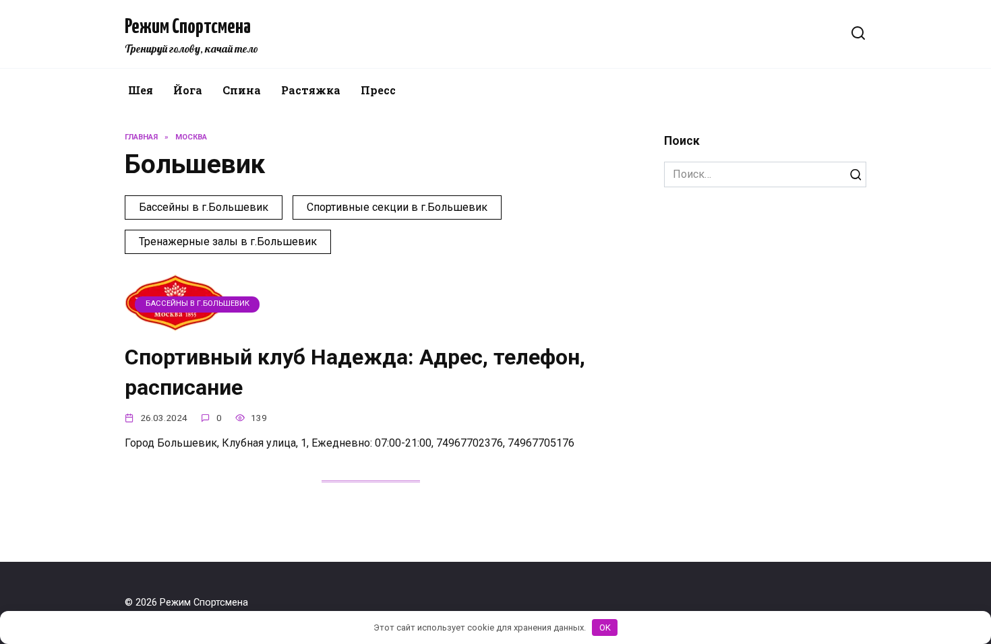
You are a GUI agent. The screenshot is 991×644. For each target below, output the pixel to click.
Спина (241, 90)
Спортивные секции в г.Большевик (397, 207)
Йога (187, 90)
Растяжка (310, 90)
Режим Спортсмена (188, 27)
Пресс (378, 90)
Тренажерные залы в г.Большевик (228, 241)
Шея (140, 90)
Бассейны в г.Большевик (203, 207)
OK (605, 627)
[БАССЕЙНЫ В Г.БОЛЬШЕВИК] (175, 323)
